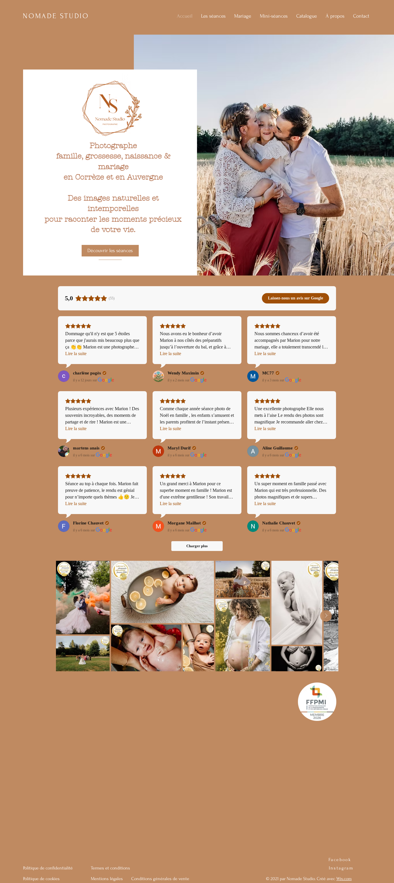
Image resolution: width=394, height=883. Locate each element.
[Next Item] (326, 616)
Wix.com (344, 878)
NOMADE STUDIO (56, 16)
